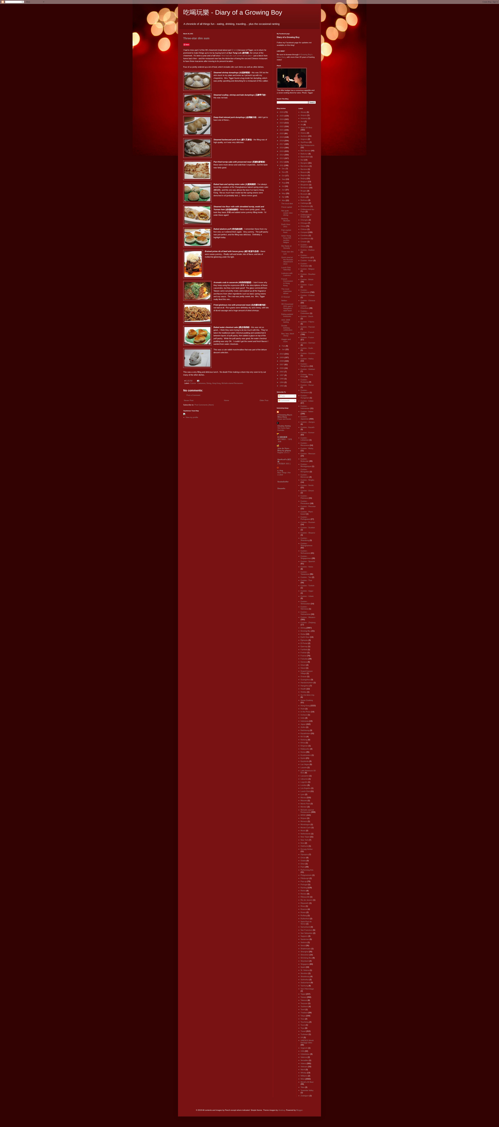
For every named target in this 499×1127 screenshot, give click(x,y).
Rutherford (305, 919)
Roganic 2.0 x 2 (283, 453)
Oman (303, 858)
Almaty (303, 112)
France (303, 656)
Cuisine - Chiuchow (305, 307)
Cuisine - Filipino (307, 322)
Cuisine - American (304, 246)
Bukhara (304, 200)
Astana (303, 133)
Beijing (303, 178)
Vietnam (304, 1066)
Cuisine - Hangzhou (305, 365)
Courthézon (305, 238)
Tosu (302, 1019)
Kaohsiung (305, 730)
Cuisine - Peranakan (305, 502)
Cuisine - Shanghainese (306, 544)
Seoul (303, 945)
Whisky (303, 1073)
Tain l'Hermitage (307, 989)
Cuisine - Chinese (308, 300)
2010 (282, 354)
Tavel (303, 1009)
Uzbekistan (305, 1054)
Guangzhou (305, 680)
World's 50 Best (307, 1082)
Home (226, 400)
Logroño (304, 782)
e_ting (280, 470)
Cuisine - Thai (306, 580)
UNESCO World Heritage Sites (307, 1041)
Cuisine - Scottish (308, 528)
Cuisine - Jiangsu (308, 422)
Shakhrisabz (306, 949)
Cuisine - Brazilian (308, 274)
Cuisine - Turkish (307, 586)
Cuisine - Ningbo (307, 480)
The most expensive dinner (286, 291)
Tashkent (304, 1006)
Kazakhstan (305, 733)
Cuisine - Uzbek (307, 596)
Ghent (303, 665)
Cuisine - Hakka (307, 359)
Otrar (303, 864)
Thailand (304, 1013)
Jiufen (303, 727)
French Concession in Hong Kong (287, 282)
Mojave (304, 818)
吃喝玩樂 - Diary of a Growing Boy (232, 12)
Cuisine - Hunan (307, 385)
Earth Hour (305, 637)
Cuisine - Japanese (305, 418)
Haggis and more (286, 340)
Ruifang (304, 915)
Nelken (284, 300)
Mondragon (305, 824)
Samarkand (305, 927)
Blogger (299, 1110)
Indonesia (305, 721)
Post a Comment (193, 395)
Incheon (304, 715)
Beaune (304, 172)
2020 (282, 133)
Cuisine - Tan (306, 577)
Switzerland (305, 982)
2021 (282, 130)
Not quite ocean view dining (287, 213)
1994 (282, 382)
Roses (303, 912)
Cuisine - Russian (308, 522)
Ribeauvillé (305, 897)
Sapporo (304, 936)
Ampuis (304, 115)
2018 (282, 141)
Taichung (304, 986)
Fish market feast (286, 231)
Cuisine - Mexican (308, 454)
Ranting (304, 888)
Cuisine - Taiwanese (305, 573)
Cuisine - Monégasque (306, 465)
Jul (283, 186)
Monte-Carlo (306, 827)
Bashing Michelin (285, 220)
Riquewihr (305, 903)
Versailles (304, 1060)
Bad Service (305, 151)
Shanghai (304, 952)
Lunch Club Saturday (286, 268)
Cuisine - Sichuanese (305, 552)
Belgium (304, 181)
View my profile (192, 417)
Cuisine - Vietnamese (305, 613)
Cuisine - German (308, 343)
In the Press (305, 712)
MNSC (303, 815)
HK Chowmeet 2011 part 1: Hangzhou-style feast (287, 307)
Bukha (303, 197)
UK (302, 1037)
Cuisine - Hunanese (305, 391)
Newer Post (188, 400)
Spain (303, 967)
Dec (284, 168)
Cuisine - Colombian (305, 312)
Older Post (264, 400)
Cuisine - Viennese (304, 608)
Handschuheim (307, 683)
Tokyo (303, 1016)
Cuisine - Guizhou (308, 353)
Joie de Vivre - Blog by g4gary (284, 449)
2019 (282, 137)
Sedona (304, 942)
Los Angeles (306, 788)
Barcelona (305, 166)
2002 (282, 372)
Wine (303, 1079)
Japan (303, 724)
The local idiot (287, 203)
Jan (283, 349)
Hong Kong (216, 383)
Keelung (304, 740)
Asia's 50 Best (306, 128)
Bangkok (304, 163)
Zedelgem (305, 1096)
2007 (282, 364)
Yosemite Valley (307, 1090)
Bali (302, 160)
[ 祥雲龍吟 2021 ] (283, 464)
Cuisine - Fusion (307, 337)
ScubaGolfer (282, 482)
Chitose (304, 229)
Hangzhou (305, 686)
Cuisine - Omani (307, 491)
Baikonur (304, 154)
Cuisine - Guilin (307, 348)
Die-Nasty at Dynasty (286, 247)
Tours (303, 1025)
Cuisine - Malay (307, 448)
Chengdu (304, 220)
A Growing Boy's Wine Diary (284, 416)
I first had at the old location (236, 55)
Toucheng (305, 1022)
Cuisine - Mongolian (305, 470)
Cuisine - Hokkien (308, 369)
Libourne (304, 779)
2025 (282, 116)
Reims (303, 891)
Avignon (304, 139)
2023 (282, 123)
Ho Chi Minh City (307, 695)
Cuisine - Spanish (308, 561)
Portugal (304, 884)
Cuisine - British (307, 279)
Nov (284, 172)
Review (304, 894)
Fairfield (304, 649)
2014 (282, 155)
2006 (282, 368)
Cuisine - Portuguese (305, 518)
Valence (304, 1057)
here (235, 50)
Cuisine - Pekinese (304, 497)
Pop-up (304, 881)
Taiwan (303, 997)
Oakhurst (304, 846)
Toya (302, 1028)
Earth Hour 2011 (285, 225)
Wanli (303, 1069)
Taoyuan (304, 1003)
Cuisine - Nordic (307, 485)
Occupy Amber (307, 849)
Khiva (303, 743)
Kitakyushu (305, 749)
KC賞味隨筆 (282, 437)
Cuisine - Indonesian (305, 407)
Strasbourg (305, 976)
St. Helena (305, 970)
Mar (284, 200)
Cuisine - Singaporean (306, 557)
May (284, 193)
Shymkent (305, 961)
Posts (282, 396)
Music (303, 830)
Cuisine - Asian (307, 260)
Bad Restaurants (307, 145)
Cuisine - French (307, 332)
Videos (303, 1063)
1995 (282, 379)
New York (304, 840)
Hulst (303, 709)
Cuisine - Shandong (305, 539)
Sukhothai (305, 980)
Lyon (302, 794)
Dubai (303, 634)
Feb (284, 346)
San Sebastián (307, 933)
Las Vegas (305, 764)
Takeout (304, 1000)
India (303, 718)
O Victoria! (285, 297)
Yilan (302, 1087)
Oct (283, 176)
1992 (282, 386)
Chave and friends (284, 419)
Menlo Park (305, 804)
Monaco (304, 821)
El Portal (304, 643)
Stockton (304, 973)
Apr (283, 197)
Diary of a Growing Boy (288, 37)
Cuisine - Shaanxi (308, 533)
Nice (302, 843)
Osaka (303, 861)
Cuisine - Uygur (307, 591)
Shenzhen (305, 955)
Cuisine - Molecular (305, 460)
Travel (303, 1031)
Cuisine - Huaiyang (304, 381)
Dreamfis (281, 488)
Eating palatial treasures (287, 315)
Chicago (304, 223)
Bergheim (304, 185)
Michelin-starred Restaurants (232, 383)
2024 (282, 119)
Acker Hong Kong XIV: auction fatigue (286, 239)
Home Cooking (307, 700)
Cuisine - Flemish (308, 327)
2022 (282, 126)
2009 (282, 357)
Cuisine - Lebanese (305, 439)
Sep (284, 179)
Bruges (303, 191)
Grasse (304, 676)
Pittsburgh (305, 878)
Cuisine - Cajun (307, 285)
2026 (282, 112)
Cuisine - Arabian (308, 250)
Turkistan (304, 1034)
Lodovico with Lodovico (287, 274)
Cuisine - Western (308, 617)
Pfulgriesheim (306, 875)
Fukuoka (304, 659)
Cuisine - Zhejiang (308, 622)
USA (302, 1051)
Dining (208, 383)
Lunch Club (305, 791)
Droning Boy (306, 631)
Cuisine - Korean (307, 432)
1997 (282, 375)
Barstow (304, 169)
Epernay (304, 646)
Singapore (305, 964)
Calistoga (304, 203)
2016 (282, 148)
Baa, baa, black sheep (287, 334)
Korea (303, 752)
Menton (304, 807)
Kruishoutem (306, 755)
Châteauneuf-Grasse (306, 216)
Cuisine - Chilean (308, 295)
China (303, 226)
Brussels (304, 194)
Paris (303, 867)
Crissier (304, 242)
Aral (302, 121)
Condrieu (304, 235)
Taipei (303, 994)
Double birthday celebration (286, 328)
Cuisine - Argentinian (305, 256)
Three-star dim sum (196, 38)
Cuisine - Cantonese (197, 383)
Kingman (304, 746)
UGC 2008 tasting (285, 321)
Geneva (304, 662)
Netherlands (306, 834)
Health (303, 689)
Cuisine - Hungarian (305, 397)
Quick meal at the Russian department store (287, 260)
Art (302, 125)
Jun (283, 190)
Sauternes (305, 939)
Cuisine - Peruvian (308, 506)
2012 (282, 162)
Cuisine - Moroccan (305, 476)
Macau (303, 797)
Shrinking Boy (306, 958)
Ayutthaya (305, 142)
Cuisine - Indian (307, 401)
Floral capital (286, 207)
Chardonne (305, 206)
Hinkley (304, 692)
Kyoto (303, 758)
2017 (282, 144)
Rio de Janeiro (307, 900)
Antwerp (304, 118)
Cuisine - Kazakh (307, 427)
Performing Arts (307, 870)
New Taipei (305, 837)
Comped (304, 232)
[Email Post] (197, 381)
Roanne (304, 909)
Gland (303, 668)
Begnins (304, 175)
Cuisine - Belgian (307, 269)
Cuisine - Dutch (307, 316)
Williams (304, 1076)
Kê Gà (303, 736)
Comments (284, 400)
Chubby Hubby (284, 426)
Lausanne (305, 776)
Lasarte (304, 767)
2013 (282, 158)
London (304, 785)
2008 (282, 361)
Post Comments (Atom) (204, 405)
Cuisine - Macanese (305, 444)
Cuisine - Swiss (307, 567)
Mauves (304, 800)
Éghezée (304, 640)
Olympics (304, 854)
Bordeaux (304, 188)
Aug (284, 183)
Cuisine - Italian (307, 411)
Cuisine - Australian (305, 265)
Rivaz (303, 906)
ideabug (281, 1110)
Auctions (304, 136)
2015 (282, 151)
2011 (282, 165)
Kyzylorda (305, 761)
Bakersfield (305, 157)
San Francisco (306, 930)
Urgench (304, 1048)
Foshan (304, 652)
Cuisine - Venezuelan (305, 602)
